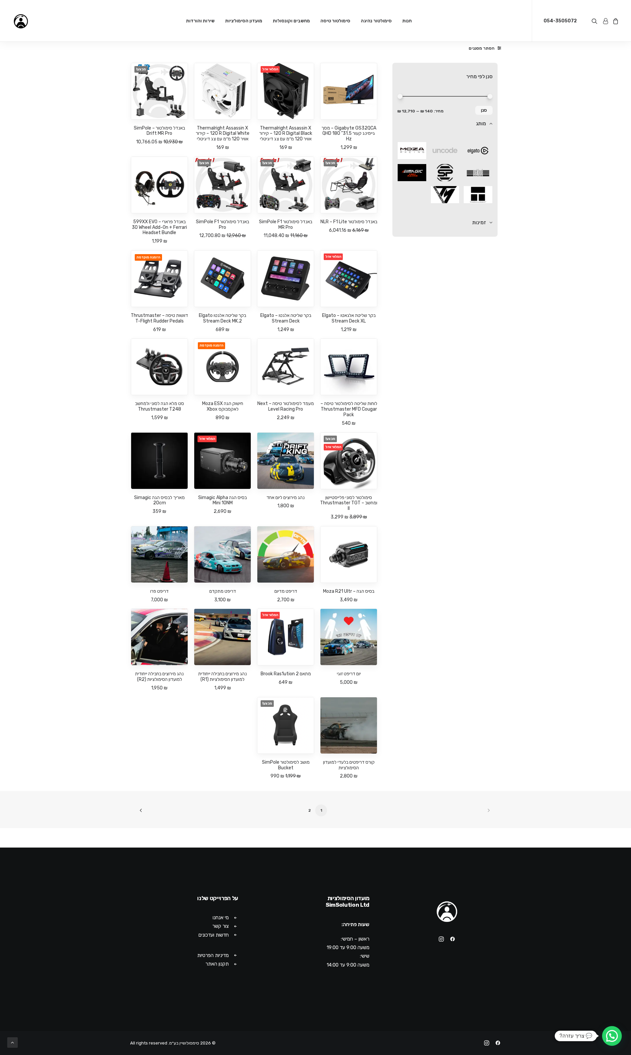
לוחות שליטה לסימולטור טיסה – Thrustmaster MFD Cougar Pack (348, 409)
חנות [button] (407, 21)
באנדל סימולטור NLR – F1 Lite (348, 222)
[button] (596, 21)
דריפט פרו (159, 591)
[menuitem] (407, 21)
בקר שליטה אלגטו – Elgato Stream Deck (285, 318)
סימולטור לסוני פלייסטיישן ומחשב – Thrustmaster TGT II (348, 503)
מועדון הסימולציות (243, 21)
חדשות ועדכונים (214, 935)
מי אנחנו (221, 918)
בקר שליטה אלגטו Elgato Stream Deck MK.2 (222, 318)
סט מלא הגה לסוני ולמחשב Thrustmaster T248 (159, 406)
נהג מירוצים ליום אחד (286, 497)
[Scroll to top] (12, 1042)
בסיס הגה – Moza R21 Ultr (348, 591)
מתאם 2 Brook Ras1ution (286, 674)
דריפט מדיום (285, 591)
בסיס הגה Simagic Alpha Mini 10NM (222, 500)
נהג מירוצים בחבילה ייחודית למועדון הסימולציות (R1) (222, 676)
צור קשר (220, 926)
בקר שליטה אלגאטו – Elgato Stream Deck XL (349, 318)
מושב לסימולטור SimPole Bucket (286, 765)
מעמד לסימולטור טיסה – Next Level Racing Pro (285, 406)
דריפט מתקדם (222, 591)
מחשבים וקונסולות (291, 21)
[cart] (614, 21)
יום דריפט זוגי (349, 674)
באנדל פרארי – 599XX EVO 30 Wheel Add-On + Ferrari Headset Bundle (159, 227)
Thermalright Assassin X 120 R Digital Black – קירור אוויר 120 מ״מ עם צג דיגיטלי (285, 133)
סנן (484, 110)
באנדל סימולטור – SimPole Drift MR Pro (159, 130)
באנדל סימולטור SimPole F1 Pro (222, 224)
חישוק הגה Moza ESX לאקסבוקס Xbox (222, 406)
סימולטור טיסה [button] (335, 21)
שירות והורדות (200, 21)
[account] (605, 21)
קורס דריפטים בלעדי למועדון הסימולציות (349, 765)
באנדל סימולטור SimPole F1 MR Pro (285, 224)
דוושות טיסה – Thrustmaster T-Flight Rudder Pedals (159, 318)
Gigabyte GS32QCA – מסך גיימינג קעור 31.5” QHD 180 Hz (348, 133)
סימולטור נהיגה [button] (376, 21)
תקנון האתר (217, 964)
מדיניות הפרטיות (213, 955)
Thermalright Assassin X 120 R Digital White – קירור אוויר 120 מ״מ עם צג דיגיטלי (222, 133)
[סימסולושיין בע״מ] (21, 21)
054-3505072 (560, 21)
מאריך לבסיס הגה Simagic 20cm (159, 500)
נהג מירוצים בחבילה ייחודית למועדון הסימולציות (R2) (159, 676)
